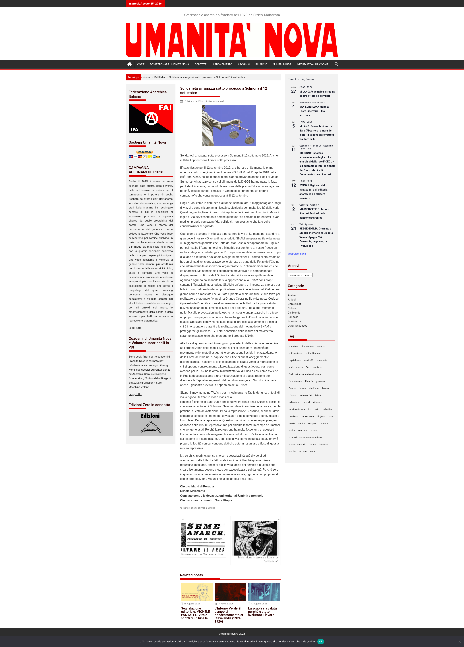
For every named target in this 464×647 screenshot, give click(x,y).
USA (312, 451)
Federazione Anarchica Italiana (305, 374)
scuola (324, 423)
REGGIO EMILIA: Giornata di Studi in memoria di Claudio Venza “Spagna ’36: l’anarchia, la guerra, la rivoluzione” (316, 237)
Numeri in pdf (282, 64)
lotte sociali (306, 395)
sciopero (312, 423)
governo (320, 381)
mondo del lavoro (313, 402)
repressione (308, 416)
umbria (211, 508)
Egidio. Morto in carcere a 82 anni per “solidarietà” (258, 559)
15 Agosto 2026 (192, 603)
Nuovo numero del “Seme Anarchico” (202, 554)
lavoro (325, 388)
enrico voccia (296, 367)
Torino (312, 444)
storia (314, 430)
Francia (309, 381)
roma (330, 416)
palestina (327, 409)
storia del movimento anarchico (305, 437)
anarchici (293, 346)
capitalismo (295, 360)
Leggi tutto (135, 327)
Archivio (244, 64)
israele (302, 388)
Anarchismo (307, 346)
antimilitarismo (313, 353)
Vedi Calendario (297, 253)
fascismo (317, 367)
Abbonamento (222, 64)
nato (317, 409)
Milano (318, 395)
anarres (321, 346)
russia (292, 423)
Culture (292, 308)
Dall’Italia (293, 317)
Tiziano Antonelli (297, 444)
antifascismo (296, 353)
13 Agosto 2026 (259, 603)
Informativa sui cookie (312, 64)
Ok (320, 641)
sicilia (292, 430)
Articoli (292, 299)
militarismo (294, 402)
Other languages (297, 325)
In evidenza (294, 321)
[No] (459, 641)
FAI (307, 367)
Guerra (292, 388)
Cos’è (140, 64)
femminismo (295, 381)
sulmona (202, 508)
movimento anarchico (300, 409)
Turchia (292, 451)
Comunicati (294, 304)
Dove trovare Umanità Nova (169, 64)
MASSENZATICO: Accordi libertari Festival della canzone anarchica (314, 213)
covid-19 (308, 360)
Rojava (321, 416)
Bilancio (261, 64)
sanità (301, 423)
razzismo (294, 416)
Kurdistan (314, 388)
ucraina (303, 451)
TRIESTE (323, 444)
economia (322, 360)
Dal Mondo (294, 312)
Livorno (293, 395)
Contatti (201, 64)
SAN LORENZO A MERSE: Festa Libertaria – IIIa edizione (314, 111)
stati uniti (302, 430)
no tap (186, 508)
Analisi (292, 295)
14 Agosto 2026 (225, 603)
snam (194, 508)
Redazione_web (216, 101)
